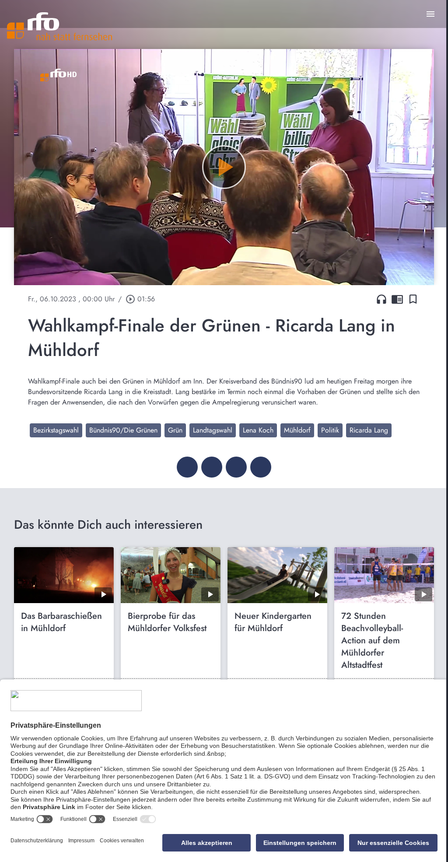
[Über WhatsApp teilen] (236, 467)
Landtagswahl (212, 430)
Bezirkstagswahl (56, 430)
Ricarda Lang (369, 430)
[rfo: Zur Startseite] (59, 26)
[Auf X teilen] (211, 467)
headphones (381, 299)
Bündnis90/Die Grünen (123, 430)
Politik (330, 430)
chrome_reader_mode (397, 299)
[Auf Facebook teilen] (187, 467)
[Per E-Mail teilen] (260, 467)
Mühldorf (297, 430)
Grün (175, 430)
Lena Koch (258, 430)
